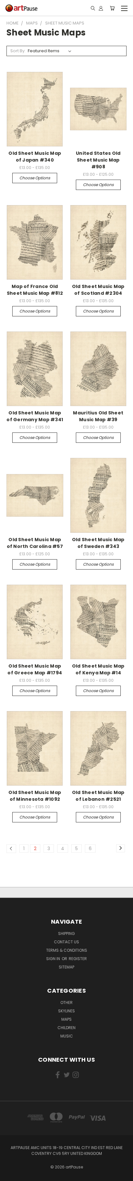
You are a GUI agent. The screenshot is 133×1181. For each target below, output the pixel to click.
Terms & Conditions (66, 950)
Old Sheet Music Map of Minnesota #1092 (34, 795)
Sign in (53, 958)
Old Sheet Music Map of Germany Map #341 (34, 416)
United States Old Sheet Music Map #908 (98, 160)
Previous (10, 1174)
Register (78, 958)
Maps (66, 1019)
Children (66, 1027)
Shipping (66, 933)
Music (66, 1036)
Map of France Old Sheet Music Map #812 (35, 289)
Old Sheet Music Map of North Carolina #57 (35, 543)
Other (66, 1002)
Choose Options (34, 178)
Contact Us (66, 942)
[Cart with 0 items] (112, 8)
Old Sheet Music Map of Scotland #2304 (98, 289)
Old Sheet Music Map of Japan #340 (34, 156)
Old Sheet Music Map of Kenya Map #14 (98, 669)
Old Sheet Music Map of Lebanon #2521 (98, 795)
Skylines (66, 1011)
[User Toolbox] (100, 8)
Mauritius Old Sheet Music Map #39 (98, 416)
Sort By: (18, 51)
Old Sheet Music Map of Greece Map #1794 (34, 669)
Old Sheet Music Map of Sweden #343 (98, 543)
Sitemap (66, 967)
